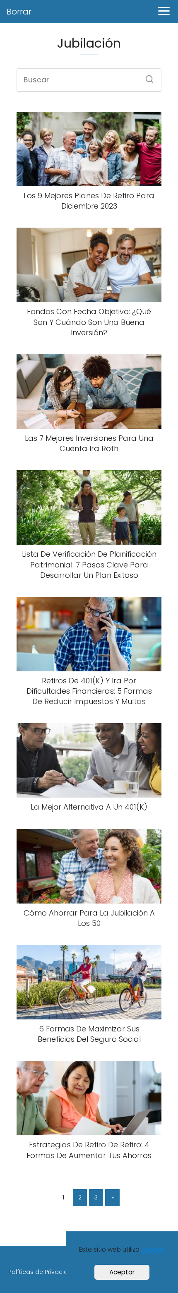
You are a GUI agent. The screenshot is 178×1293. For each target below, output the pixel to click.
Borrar (19, 11)
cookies (153, 1249)
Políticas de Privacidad (42, 1272)
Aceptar (122, 1272)
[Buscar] (146, 76)
